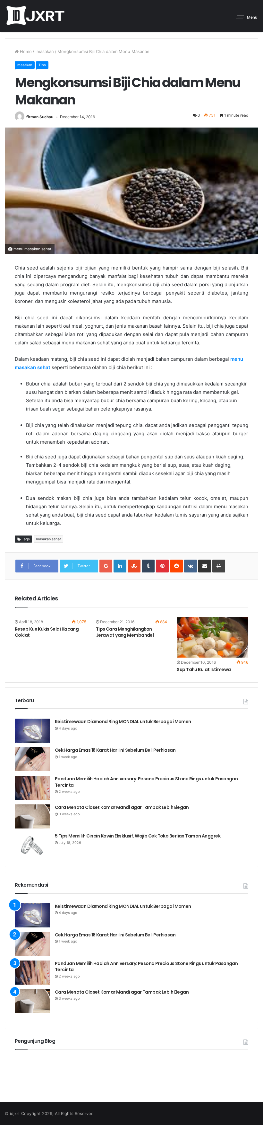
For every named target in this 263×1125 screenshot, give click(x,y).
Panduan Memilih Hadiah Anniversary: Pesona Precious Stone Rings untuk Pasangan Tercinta (146, 781)
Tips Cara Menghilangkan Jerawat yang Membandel (125, 632)
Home (25, 51)
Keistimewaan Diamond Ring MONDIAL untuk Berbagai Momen (123, 721)
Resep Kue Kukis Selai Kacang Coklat (47, 632)
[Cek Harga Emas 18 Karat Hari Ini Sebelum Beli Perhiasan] (32, 759)
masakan (44, 51)
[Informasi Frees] (35, 16)
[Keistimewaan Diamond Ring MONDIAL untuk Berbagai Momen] (32, 731)
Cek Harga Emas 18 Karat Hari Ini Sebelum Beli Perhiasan (115, 750)
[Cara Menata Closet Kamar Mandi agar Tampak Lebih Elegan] (32, 816)
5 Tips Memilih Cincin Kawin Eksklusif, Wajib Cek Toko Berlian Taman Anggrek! (138, 836)
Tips (42, 65)
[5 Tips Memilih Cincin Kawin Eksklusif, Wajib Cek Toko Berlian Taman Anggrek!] (32, 845)
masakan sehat (48, 539)
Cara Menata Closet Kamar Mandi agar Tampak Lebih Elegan (122, 807)
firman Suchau (39, 116)
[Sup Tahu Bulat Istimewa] (212, 637)
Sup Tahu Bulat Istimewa (204, 669)
